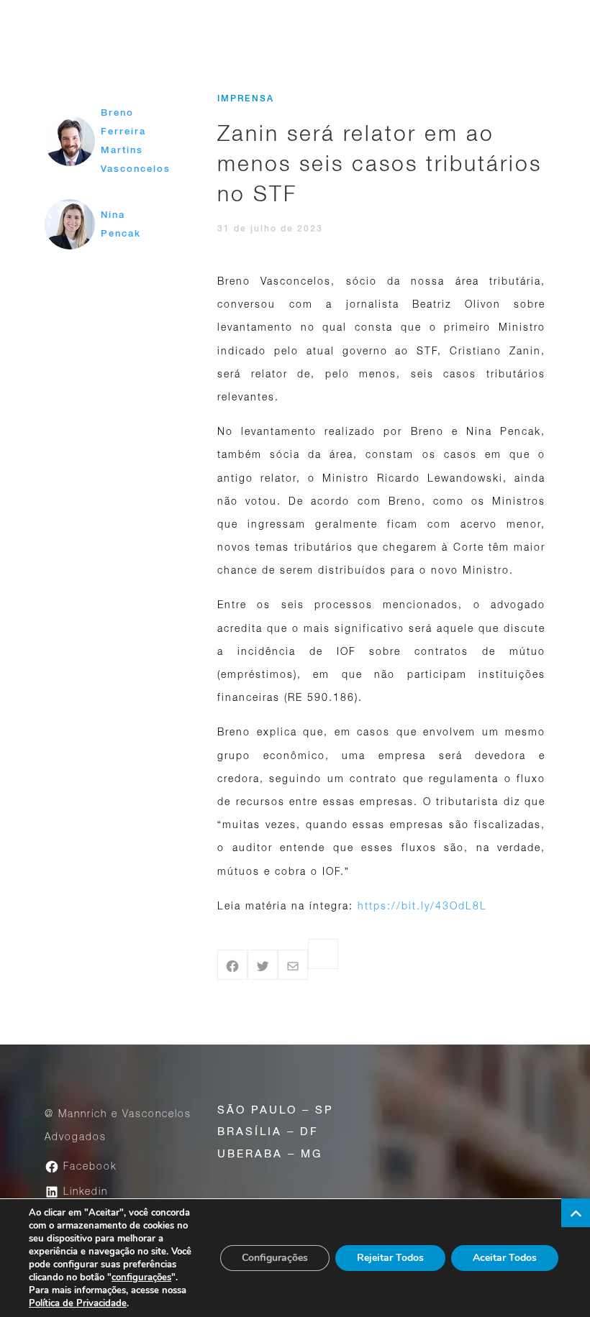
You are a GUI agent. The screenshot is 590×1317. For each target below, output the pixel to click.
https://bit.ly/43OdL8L (422, 905)
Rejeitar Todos (390, 1258)
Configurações (275, 1258)
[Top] (575, 1212)
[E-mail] (292, 964)
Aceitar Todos (505, 1258)
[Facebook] (232, 964)
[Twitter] (262, 964)
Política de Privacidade (78, 1303)
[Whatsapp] (323, 954)
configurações (141, 1277)
